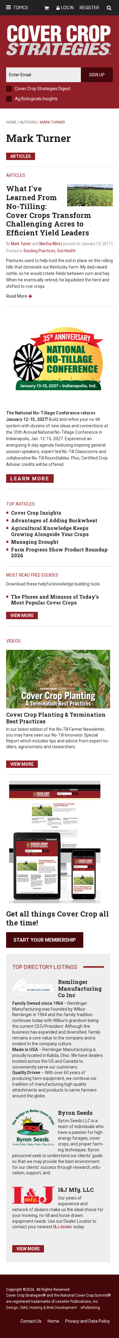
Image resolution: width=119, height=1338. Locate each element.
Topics (20, 7)
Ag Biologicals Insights (36, 98)
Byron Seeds (75, 1112)
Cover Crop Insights (36, 512)
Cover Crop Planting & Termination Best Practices (56, 718)
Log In (67, 7)
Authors (28, 122)
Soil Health (66, 250)
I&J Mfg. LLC (76, 1189)
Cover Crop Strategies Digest (42, 88)
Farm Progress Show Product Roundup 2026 (59, 552)
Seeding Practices (39, 250)
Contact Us (30, 1321)
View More (22, 615)
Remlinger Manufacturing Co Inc (80, 988)
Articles (20, 156)
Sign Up (97, 74)
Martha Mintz (50, 243)
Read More (16, 296)
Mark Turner (38, 138)
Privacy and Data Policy (87, 1321)
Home (11, 122)
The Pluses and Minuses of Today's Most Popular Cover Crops (55, 599)
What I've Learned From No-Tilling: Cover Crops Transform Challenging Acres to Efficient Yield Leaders (48, 211)
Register (89, 7)
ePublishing (90, 1308)
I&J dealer (62, 1226)
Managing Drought (35, 542)
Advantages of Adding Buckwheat (54, 520)
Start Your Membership (44, 940)
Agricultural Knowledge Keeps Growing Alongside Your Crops (50, 531)
